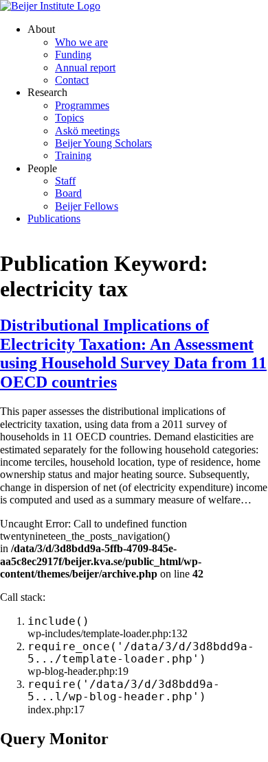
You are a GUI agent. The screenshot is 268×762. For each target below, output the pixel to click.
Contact (72, 80)
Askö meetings (87, 130)
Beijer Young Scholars (103, 143)
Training (73, 155)
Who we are (81, 42)
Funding (73, 54)
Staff (65, 181)
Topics (69, 117)
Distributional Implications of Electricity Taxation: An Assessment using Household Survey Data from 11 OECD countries (133, 353)
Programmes (82, 105)
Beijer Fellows (86, 206)
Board (68, 193)
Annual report (85, 67)
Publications (53, 218)
